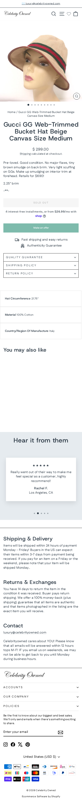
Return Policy (19, 274)
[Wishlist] (68, 13)
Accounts (13, 687)
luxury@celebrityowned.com (24, 632)
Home (12, 112)
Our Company (16, 697)
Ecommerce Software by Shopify (41, 796)
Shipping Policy (21, 265)
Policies (11, 706)
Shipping (25, 154)
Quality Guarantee (24, 257)
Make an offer (41, 229)
